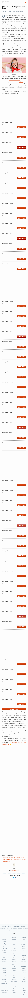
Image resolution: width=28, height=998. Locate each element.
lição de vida (14, 981)
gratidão (14, 959)
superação (23, 986)
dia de (4, 985)
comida (4, 972)
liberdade (14, 979)
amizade (4, 944)
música (14, 992)
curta (4, 977)
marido (14, 985)
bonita (4, 965)
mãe (14, 983)
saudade (24, 974)
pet (23, 957)
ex (13, 942)
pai (23, 950)
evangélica (14, 941)
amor (4, 946)
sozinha (23, 983)
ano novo (4, 950)
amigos (4, 943)
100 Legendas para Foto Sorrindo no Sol (13, 857)
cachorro (4, 966)
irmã (14, 972)
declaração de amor (14, 80)
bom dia (4, 963)
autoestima (4, 954)
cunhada (4, 976)
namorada (14, 994)
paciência (24, 948)
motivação (14, 986)
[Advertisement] (14, 107)
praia (24, 963)
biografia (4, 961)
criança (4, 974)
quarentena (23, 966)
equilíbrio (14, 937)
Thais (5, 11)
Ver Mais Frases (14, 709)
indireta (21, 82)
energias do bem (4, 990)
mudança (14, 990)
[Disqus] (14, 902)
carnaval (4, 968)
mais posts (14, 870)
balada (4, 955)
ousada (23, 946)
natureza (24, 941)
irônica (14, 975)
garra (14, 957)
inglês (14, 966)
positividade (23, 961)
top (23, 988)
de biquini (4, 979)
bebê (4, 957)
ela (4, 988)
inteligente (14, 970)
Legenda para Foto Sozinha (18, 926)
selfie (24, 975)
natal (24, 939)
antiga (4, 952)
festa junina (13, 952)
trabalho (24, 990)
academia (4, 939)
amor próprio (4, 948)
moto (14, 988)
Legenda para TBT (4, 928)
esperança (14, 939)
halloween (14, 963)
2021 (4, 937)
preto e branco (24, 964)
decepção (4, 981)
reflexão (21, 11)
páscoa (23, 953)
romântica (24, 972)
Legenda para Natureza (16, 928)
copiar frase (21, 127)
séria (24, 979)
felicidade (14, 948)
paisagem (24, 952)
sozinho (23, 985)
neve (24, 942)
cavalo (4, 970)
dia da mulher (4, 983)
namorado (23, 937)
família (14, 944)
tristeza (23, 992)
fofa (14, 955)
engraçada (4, 992)
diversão (4, 987)
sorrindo (17, 11)
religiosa (23, 970)
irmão (14, 974)
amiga (4, 941)
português (23, 959)
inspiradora (14, 968)
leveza (14, 977)
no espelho (23, 944)
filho (14, 953)
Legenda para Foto (6, 926)
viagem (23, 994)
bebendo (4, 959)
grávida (14, 961)
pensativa (24, 955)
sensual (23, 977)
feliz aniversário (14, 950)
